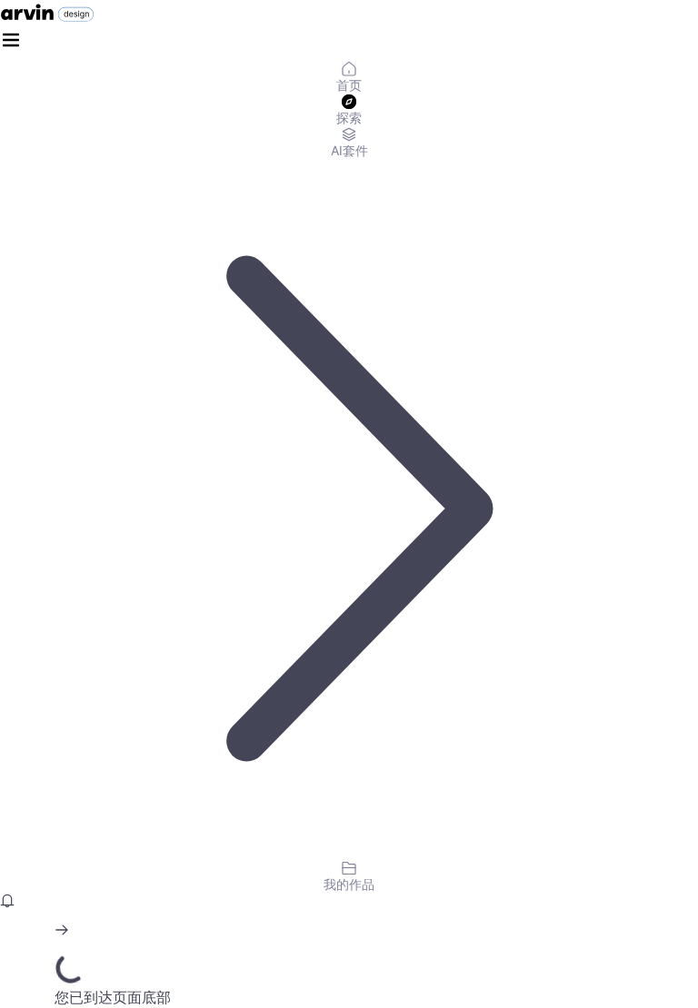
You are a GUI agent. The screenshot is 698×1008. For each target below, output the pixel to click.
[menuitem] (349, 78)
